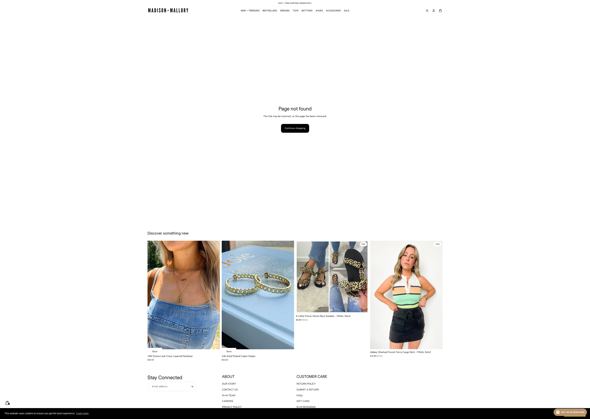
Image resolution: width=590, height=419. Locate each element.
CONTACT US (230, 389)
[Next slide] (215, 295)
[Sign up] (192, 386)
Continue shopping (295, 128)
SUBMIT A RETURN (308, 389)
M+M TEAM (228, 395)
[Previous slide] (152, 295)
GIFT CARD (303, 401)
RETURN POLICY (306, 384)
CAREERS (227, 401)
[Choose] (363, 308)
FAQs (300, 395)
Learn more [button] (82, 413)
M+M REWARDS (306, 407)
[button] (570, 412)
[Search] (427, 10)
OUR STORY (229, 384)
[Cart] (440, 10)
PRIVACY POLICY (232, 407)
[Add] (215, 344)
